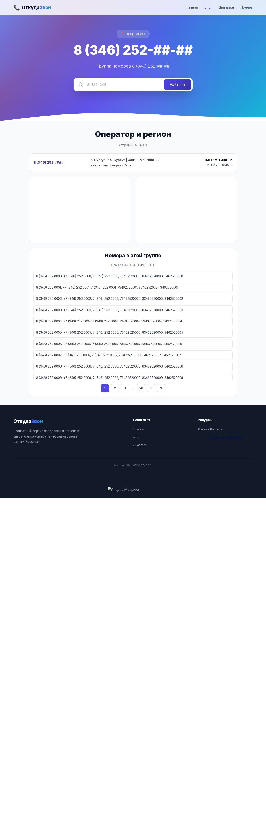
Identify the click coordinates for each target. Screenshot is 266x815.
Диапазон (226, 7)
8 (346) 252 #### (48, 162)
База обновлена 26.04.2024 (225, 438)
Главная (191, 7)
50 (141, 388)
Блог (208, 7)
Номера (246, 7)
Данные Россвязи (211, 429)
